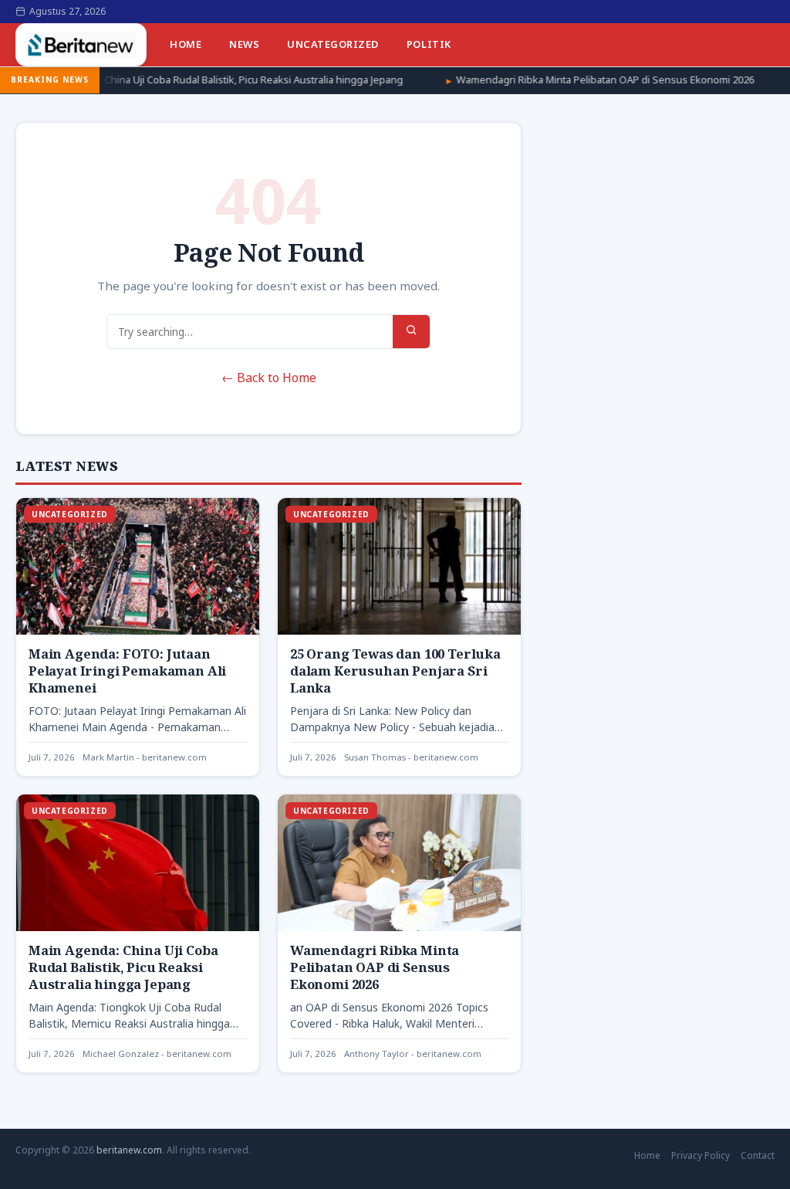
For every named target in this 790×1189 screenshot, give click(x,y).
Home (185, 44)
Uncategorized (333, 44)
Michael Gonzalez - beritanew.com (157, 1053)
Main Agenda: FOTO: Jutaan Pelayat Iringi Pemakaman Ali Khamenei (127, 670)
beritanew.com (129, 1150)
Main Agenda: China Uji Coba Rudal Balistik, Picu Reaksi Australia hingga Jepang (123, 967)
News (244, 44)
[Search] (411, 331)
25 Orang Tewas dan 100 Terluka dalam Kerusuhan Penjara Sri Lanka (395, 670)
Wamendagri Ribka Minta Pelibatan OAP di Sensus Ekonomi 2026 (536, 79)
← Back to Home (268, 377)
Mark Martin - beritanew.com (145, 757)
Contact (758, 1155)
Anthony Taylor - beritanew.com (412, 1053)
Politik (429, 44)
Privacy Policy (700, 1155)
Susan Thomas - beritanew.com (411, 757)
